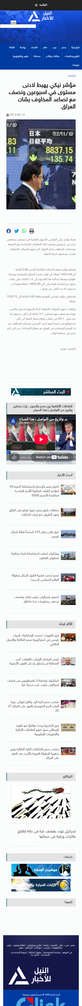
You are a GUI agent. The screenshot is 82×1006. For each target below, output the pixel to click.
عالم (45, 47)
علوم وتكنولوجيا (20, 56)
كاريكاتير (67, 777)
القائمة (43, 5)
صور (21, 947)
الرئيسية (75, 47)
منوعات (75, 65)
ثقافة (12, 47)
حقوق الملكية (35, 952)
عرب (54, 47)
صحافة (37, 56)
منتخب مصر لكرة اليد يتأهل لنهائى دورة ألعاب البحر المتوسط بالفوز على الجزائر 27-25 (33, 706)
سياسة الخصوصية (52, 952)
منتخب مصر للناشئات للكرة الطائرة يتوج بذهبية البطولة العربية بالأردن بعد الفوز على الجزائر (34, 754)
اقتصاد (34, 47)
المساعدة (45, 955)
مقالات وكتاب (53, 56)
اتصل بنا (35, 955)
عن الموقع (67, 952)
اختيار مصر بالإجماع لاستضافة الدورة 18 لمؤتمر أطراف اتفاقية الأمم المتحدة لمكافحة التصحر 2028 (34, 491)
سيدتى (47, 947)
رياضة (23, 47)
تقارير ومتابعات (72, 56)
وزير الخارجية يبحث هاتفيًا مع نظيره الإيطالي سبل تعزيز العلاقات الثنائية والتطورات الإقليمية (37, 730)
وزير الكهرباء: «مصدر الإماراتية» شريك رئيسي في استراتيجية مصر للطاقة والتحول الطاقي (32, 640)
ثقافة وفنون (19, 945)
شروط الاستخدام (19, 952)
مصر (64, 47)
